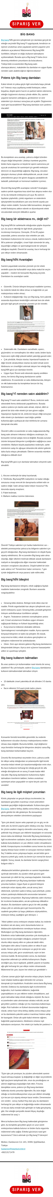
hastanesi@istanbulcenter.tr (13, 1149)
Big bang (5, 40)
